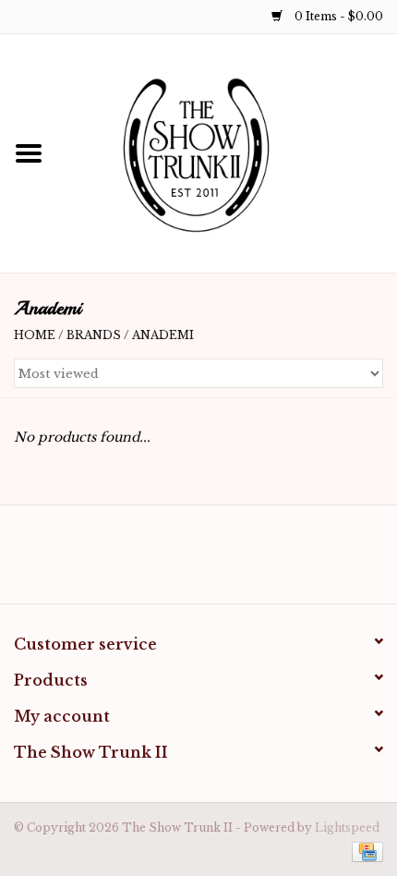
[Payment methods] (364, 851)
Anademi (163, 335)
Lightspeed (347, 827)
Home (34, 335)
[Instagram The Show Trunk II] (215, 561)
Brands (93, 335)
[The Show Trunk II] (227, 152)
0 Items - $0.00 (337, 16)
